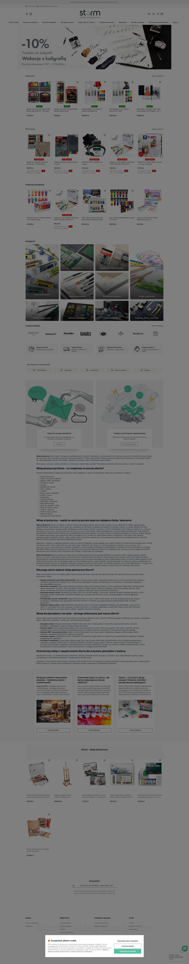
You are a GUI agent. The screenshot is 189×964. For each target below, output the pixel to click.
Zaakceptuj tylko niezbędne (127, 941)
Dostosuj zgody (128, 946)
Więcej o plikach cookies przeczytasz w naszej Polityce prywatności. (78, 950)
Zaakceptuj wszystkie (128, 951)
